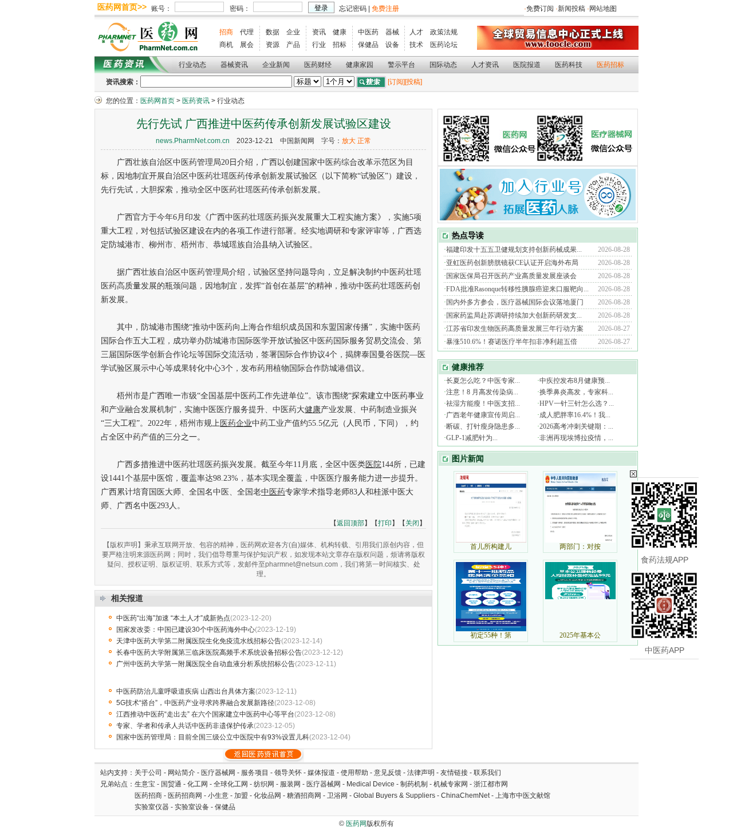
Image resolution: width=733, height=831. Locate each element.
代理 (247, 32)
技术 (416, 45)
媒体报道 (321, 773)
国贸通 (171, 784)
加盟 (242, 796)
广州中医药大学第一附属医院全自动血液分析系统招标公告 (205, 664)
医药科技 (568, 65)
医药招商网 (185, 796)
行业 (319, 45)
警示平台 (401, 65)
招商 (226, 32)
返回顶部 (350, 523)
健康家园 (359, 65)
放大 (349, 141)
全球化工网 (231, 784)
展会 (247, 45)
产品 (293, 45)
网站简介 (181, 773)
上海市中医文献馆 (522, 796)
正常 (364, 141)
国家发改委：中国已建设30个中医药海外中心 (185, 630)
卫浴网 (338, 796)
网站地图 (603, 9)
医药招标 (610, 65)
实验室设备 (192, 807)
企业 (293, 32)
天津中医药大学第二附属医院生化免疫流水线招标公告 (198, 641)
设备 (392, 45)
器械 (392, 32)
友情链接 (454, 773)
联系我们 (487, 773)
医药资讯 (196, 101)
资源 (272, 45)
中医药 (368, 32)
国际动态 (443, 65)
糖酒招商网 (304, 796)
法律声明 (421, 773)
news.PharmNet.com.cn (193, 141)
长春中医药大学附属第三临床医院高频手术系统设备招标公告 (209, 652)
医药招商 (148, 796)
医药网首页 (157, 101)
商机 (226, 45)
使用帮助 (354, 773)
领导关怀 (288, 773)
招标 (339, 45)
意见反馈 (387, 773)
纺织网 (264, 784)
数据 (272, 32)
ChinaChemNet (465, 796)
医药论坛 (444, 45)
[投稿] (413, 82)
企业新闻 (276, 65)
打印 (385, 523)
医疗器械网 (218, 773)
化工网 (197, 784)
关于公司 (148, 773)
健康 (339, 32)
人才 (416, 32)
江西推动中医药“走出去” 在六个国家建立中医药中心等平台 (205, 714)
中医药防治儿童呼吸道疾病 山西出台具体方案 (185, 691)
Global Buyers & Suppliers (394, 796)
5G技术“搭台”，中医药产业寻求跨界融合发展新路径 (195, 703)
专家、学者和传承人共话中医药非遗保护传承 (185, 726)
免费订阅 (540, 9)
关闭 (412, 523)
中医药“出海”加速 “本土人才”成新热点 (173, 618)
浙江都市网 (491, 784)
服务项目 (255, 773)
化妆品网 (267, 796)
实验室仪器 (152, 807)
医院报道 (527, 65)
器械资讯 (234, 65)
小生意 (218, 796)
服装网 (290, 784)
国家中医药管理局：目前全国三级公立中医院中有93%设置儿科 (212, 737)
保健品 (368, 45)
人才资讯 (485, 65)
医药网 (356, 824)
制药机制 (414, 784)
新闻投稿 (571, 9)
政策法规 (444, 32)
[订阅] (396, 82)
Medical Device (370, 784)
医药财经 (318, 65)
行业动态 (192, 65)
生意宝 (145, 784)
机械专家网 (451, 784)
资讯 (319, 32)
